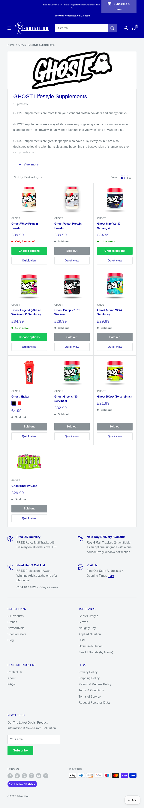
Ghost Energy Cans (24, 485)
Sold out (71, 250)
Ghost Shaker (20, 396)
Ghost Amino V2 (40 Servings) (110, 312)
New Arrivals (16, 628)
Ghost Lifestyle (88, 616)
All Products (16, 616)
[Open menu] (9, 28)
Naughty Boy (87, 628)
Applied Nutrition (90, 634)
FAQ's (12, 684)
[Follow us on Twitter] (17, 775)
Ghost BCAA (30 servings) (114, 396)
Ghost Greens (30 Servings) (65, 398)
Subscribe (20, 750)
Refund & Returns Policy (95, 684)
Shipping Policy (89, 678)
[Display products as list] (129, 177)
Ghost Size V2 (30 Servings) (108, 225)
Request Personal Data (94, 702)
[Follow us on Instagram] (31, 775)
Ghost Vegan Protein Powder (68, 225)
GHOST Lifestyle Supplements (36, 44)
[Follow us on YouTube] (38, 775)
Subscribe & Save (122, 6)
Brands (12, 622)
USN (82, 640)
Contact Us (15, 672)
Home (11, 44)
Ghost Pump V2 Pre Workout (67, 312)
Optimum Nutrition (91, 646)
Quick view (29, 260)
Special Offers (17, 634)
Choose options (29, 250)
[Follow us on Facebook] (10, 775)
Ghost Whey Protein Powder (24, 225)
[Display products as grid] (122, 177)
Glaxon (83, 622)
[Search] (112, 28)
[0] (133, 28)
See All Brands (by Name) (96, 652)
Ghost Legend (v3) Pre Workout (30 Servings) (26, 312)
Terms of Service (90, 696)
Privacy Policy (88, 672)
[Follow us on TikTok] (45, 775)
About (11, 678)
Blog (11, 640)
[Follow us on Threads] (24, 775)
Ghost (15, 218)
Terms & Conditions (92, 690)
